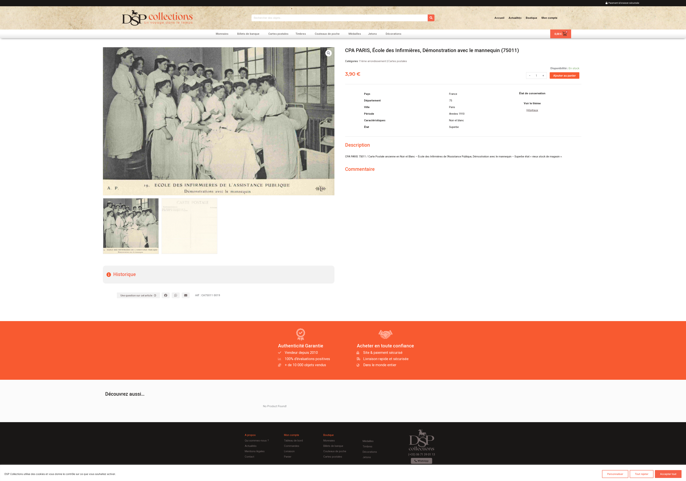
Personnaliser (615, 473)
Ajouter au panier (564, 75)
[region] (343, 473)
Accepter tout (668, 473)
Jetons (372, 33)
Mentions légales (255, 451)
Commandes (291, 446)
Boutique (531, 17)
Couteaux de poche (327, 33)
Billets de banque (248, 33)
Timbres (300, 33)
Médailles (355, 33)
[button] (328, 53)
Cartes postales (278, 33)
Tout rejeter (641, 473)
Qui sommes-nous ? (257, 440)
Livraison (289, 451)
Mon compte (549, 17)
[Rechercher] (431, 17)
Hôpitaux (532, 110)
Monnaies (222, 33)
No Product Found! (275, 406)
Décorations (393, 33)
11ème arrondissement (372, 61)
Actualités (515, 17)
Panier (287, 456)
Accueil (499, 17)
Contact (249, 456)
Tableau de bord (293, 440)
